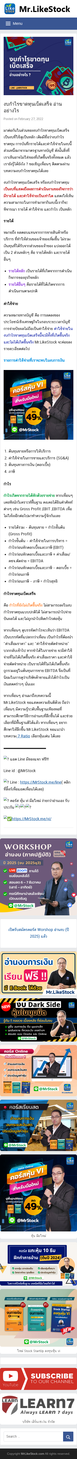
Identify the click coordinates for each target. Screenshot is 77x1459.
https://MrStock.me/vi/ (31, 819)
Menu (17, 23)
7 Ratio (23, 736)
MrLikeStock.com (32, 1453)
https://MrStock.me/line (40, 782)
